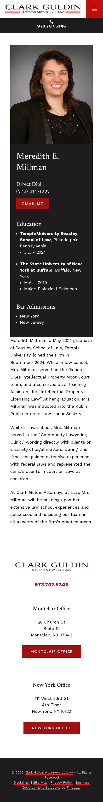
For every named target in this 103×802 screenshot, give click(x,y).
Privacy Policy (62, 782)
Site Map (40, 782)
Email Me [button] (32, 203)
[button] (94, 9)
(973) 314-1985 (33, 191)
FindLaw (73, 787)
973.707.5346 (51, 25)
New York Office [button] (51, 728)
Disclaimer (21, 782)
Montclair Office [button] (51, 651)
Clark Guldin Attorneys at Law (49, 772)
